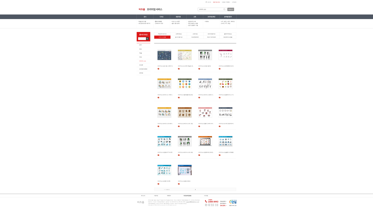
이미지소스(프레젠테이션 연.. (226, 66)
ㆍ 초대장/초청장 (142, 69)
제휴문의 (169, 195)
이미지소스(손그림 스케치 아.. (165, 66)
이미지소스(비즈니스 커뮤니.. (165, 94)
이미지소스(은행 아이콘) (164, 181)
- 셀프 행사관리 (175, 23)
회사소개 (143, 195)
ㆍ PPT (140, 45)
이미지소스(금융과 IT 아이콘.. (165, 152)
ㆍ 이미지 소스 (142, 61)
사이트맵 (206, 195)
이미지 (226, 41)
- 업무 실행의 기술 (193, 25)
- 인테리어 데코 (158, 23)
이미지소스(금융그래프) (184, 181)
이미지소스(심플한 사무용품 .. (226, 152)
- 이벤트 (206, 21)
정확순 (213, 41)
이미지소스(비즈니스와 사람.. (185, 152)
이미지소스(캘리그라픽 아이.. (206, 123)
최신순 (218, 41)
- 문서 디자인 (158, 21)
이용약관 (156, 195)
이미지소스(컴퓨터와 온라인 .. (206, 152)
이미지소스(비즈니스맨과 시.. (206, 94)
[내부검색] (224, 9)
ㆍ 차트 (140, 57)
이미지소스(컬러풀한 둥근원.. (185, 94)
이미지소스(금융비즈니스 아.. (226, 94)
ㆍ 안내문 (140, 65)
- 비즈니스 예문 (175, 21)
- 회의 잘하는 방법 (193, 23)
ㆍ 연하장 (140, 73)
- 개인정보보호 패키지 (144, 23)
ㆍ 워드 (140, 49)
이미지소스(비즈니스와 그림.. (185, 123)
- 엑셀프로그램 (142, 21)
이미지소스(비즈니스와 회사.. (165, 123)
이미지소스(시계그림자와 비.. (226, 123)
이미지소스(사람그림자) (204, 66)
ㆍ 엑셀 (140, 53)
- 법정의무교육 (192, 21)
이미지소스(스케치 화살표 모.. (185, 66)
